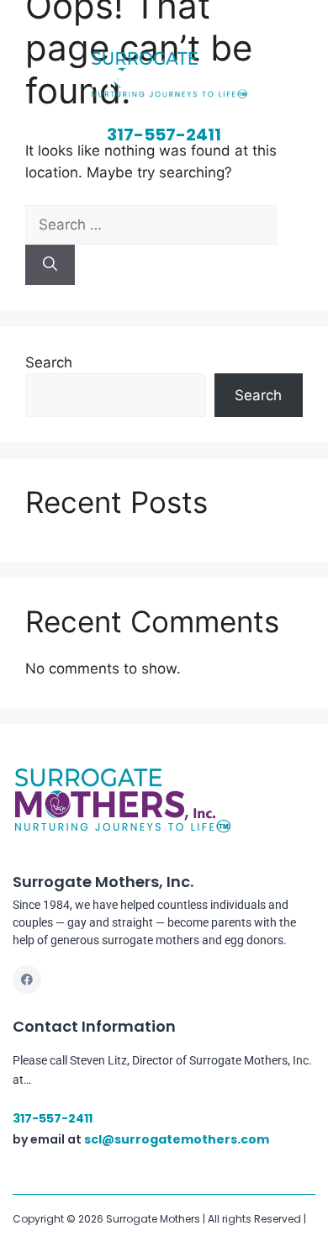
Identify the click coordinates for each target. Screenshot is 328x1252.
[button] (164, 175)
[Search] (50, 265)
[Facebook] (27, 979)
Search (48, 362)
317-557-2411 (164, 134)
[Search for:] (151, 224)
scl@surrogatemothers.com (176, 1139)
